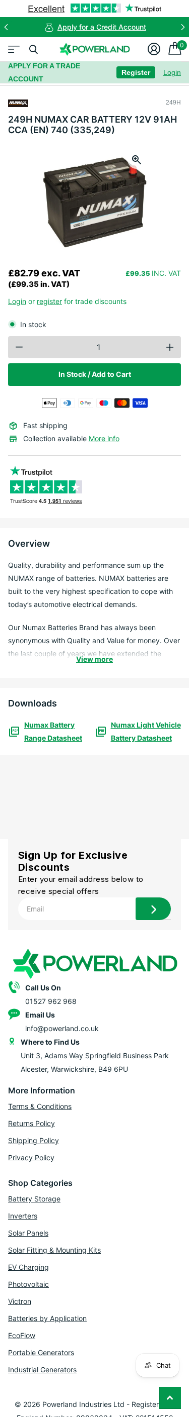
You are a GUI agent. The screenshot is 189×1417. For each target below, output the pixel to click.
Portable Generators (41, 1352)
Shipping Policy (33, 1140)
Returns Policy (31, 1123)
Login (172, 72)
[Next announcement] (183, 27)
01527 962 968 (51, 1001)
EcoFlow (21, 1335)
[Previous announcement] (6, 27)
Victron (19, 1301)
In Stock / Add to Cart (94, 374)
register (49, 301)
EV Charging (28, 1267)
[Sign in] (154, 49)
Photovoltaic (28, 1284)
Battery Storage (34, 1198)
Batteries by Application (47, 1318)
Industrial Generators (42, 1369)
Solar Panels (28, 1233)
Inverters (22, 1215)
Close (33, 49)
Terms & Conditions (40, 1106)
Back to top (170, 1398)
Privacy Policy (31, 1157)
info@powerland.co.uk (62, 1028)
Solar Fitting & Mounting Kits (54, 1250)
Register (135, 72)
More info (104, 438)
